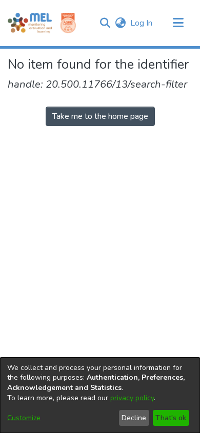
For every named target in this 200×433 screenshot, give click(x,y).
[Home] (30, 23)
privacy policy (132, 398)
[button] (104, 23)
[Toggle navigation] (178, 23)
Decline (134, 418)
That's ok (170, 418)
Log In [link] (141, 23)
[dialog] (100, 395)
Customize (24, 418)
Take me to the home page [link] (100, 116)
